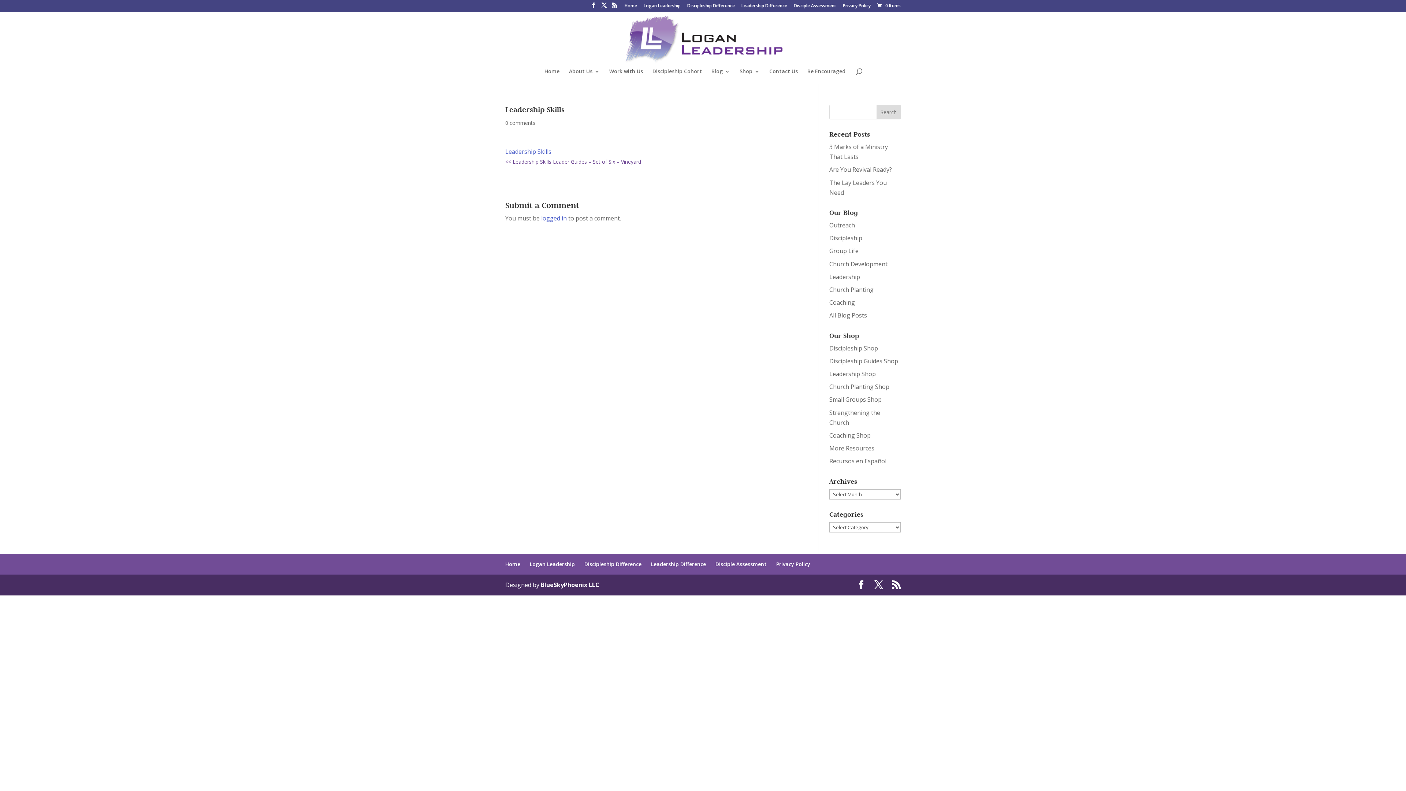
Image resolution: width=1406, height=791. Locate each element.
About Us (580, 72)
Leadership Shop (852, 374)
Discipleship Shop (853, 348)
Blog (717, 72)
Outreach (842, 225)
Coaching (842, 302)
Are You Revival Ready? (860, 170)
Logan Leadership (662, 6)
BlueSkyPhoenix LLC (570, 585)
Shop (746, 72)
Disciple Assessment (815, 6)
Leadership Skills (528, 152)
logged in (554, 218)
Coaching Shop (850, 435)
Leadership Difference (764, 6)
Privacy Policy (857, 6)
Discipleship (845, 238)
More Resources (851, 448)
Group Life (844, 251)
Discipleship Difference (711, 6)
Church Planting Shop (859, 387)
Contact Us (783, 72)
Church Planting (851, 290)
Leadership (844, 277)
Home (631, 6)
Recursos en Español (857, 461)
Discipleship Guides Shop (863, 361)
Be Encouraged (826, 72)
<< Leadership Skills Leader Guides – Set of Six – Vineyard (573, 161)
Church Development (858, 264)
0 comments (520, 122)
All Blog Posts (848, 315)
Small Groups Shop (855, 400)
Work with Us (626, 72)
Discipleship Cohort (677, 72)
